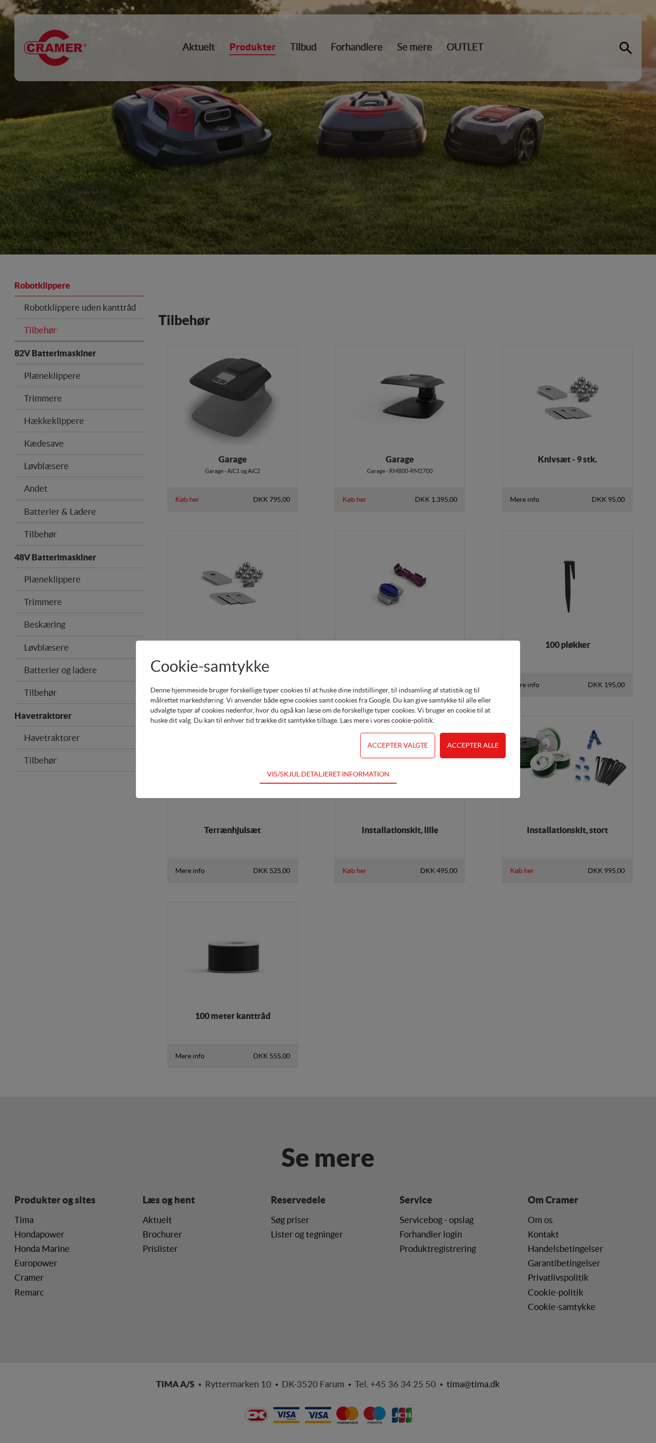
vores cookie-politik (403, 720)
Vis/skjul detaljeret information (328, 774)
